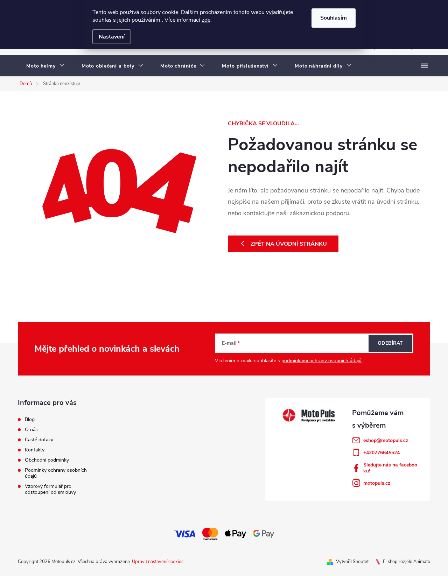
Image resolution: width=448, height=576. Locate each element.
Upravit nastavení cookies (157, 562)
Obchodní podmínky (47, 460)
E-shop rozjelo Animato (406, 562)
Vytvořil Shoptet (352, 562)
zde (206, 20)
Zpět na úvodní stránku (289, 244)
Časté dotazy (39, 439)
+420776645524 (381, 452)
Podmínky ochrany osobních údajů (56, 473)
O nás (31, 429)
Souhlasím (333, 18)
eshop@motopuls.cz (385, 440)
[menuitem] (45, 66)
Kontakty (34, 450)
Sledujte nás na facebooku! (390, 468)
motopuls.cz (376, 483)
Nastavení (112, 37)
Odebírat (390, 343)
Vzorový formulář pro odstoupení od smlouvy (50, 489)
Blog (30, 419)
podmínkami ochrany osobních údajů (321, 360)
